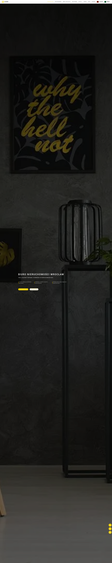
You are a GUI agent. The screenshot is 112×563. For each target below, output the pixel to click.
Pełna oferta (34, 289)
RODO (89, 1)
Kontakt (93, 1)
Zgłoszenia (74, 1)
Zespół (85, 1)
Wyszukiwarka (58, 1)
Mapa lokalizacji (67, 1)
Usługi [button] (80, 1)
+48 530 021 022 (50, 1)
